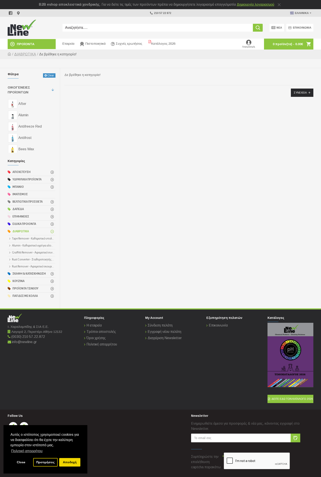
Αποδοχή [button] (70, 462)
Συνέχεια (300, 92)
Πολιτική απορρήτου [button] (27, 451)
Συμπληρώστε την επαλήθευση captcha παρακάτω (206, 462)
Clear (50, 75)
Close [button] (21, 462)
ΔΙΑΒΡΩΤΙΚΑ (25, 54)
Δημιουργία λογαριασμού (255, 4)
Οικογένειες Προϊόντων (19, 89)
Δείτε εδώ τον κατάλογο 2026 (292, 398)
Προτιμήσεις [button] (45, 462)
